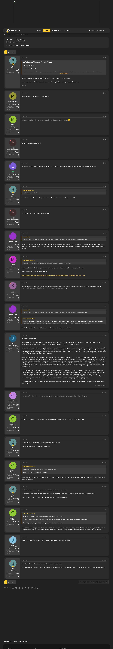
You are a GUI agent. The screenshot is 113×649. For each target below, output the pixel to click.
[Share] (103, 58)
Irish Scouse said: (28, 318)
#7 (105, 210)
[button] (61, 30)
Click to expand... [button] (64, 73)
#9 (105, 256)
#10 (105, 283)
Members (23, 35)
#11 (105, 306)
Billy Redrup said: (28, 260)
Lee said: (25, 237)
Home (39, 30)
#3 (105, 116)
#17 (105, 486)
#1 (105, 57)
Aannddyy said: (27, 190)
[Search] (106, 30)
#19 (105, 537)
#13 (105, 392)
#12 (105, 335)
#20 (105, 560)
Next (12, 52)
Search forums (15, 35)
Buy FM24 (67, 30)
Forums (46, 30)
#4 (105, 139)
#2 (105, 93)
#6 (105, 186)
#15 (105, 439)
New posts (7, 35)
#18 (105, 510)
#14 (105, 416)
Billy (8, 42)
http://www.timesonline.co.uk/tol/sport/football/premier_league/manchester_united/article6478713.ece (53, 275)
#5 (105, 163)
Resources (56, 30)
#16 (105, 462)
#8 (105, 233)
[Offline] (10, 58)
